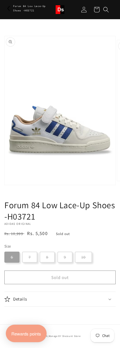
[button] (106, 9)
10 (83, 257)
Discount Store (71, 336)
